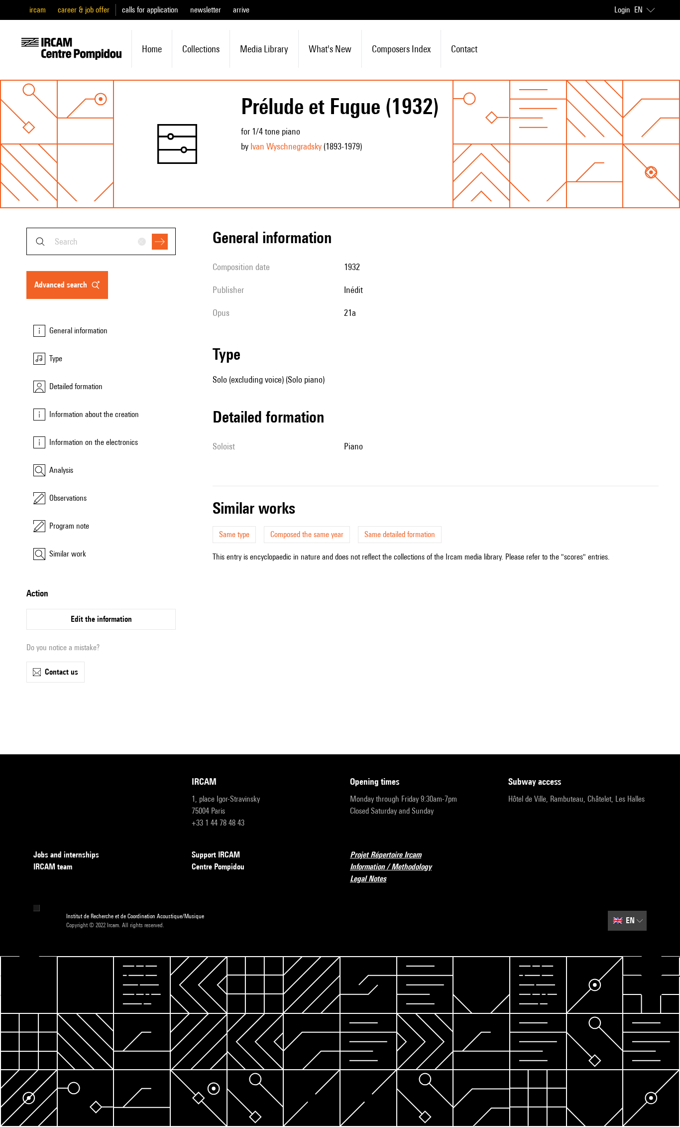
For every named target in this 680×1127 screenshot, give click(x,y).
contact (464, 48)
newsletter (205, 9)
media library (264, 48)
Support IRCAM (216, 854)
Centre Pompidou (218, 866)
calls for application (150, 9)
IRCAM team (52, 866)
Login (622, 9)
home (152, 48)
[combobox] (101, 241)
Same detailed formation (399, 534)
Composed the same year (306, 534)
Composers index (401, 48)
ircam (37, 9)
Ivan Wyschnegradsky (286, 146)
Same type (234, 534)
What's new (330, 48)
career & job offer (84, 9)
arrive (241, 9)
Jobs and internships (66, 854)
